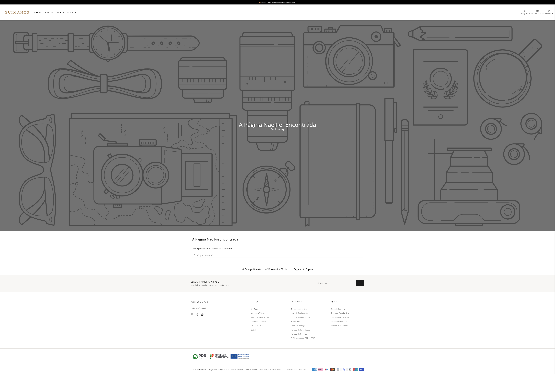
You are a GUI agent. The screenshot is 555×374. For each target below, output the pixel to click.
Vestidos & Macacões (260, 317)
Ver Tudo (254, 309)
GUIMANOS (201, 369)
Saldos (60, 12)
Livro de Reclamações (300, 313)
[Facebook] (197, 314)
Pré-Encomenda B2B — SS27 (303, 338)
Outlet (253, 330)
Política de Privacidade (300, 330)
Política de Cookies (299, 334)
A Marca (71, 12)
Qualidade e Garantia (340, 317)
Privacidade (292, 369)
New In (37, 12)
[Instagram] (192, 314)
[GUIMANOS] (16, 12)
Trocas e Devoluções (340, 313)
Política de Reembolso (300, 317)
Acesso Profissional (339, 325)
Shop (47, 12)
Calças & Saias (257, 325)
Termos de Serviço (299, 309)
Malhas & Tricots (258, 313)
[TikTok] (202, 314)
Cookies (302, 369)
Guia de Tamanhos (339, 321)
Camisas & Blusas (258, 321)
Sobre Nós (295, 321)
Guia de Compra (338, 309)
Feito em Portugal (298, 325)
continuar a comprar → (223, 248)
